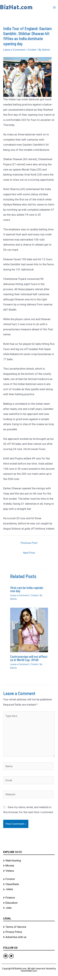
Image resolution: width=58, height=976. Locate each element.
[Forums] (29, 879)
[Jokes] (29, 889)
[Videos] (29, 870)
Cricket (32, 49)
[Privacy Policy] (29, 932)
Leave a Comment (14, 49)
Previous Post (29, 542)
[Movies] (29, 865)
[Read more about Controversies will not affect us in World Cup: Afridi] (29, 629)
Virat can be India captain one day (26, 589)
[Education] (29, 902)
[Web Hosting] (29, 860)
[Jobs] (29, 907)
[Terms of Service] (29, 927)
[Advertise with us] (29, 937)
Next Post (29, 552)
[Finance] (29, 897)
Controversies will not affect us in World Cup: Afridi (28, 658)
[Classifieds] (29, 884)
